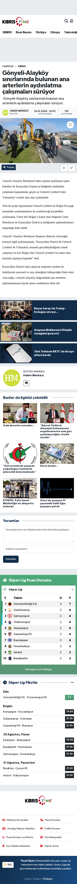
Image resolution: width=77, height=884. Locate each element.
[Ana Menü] (71, 21)
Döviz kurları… (49, 466)
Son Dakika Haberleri (18, 846)
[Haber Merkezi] (11, 377)
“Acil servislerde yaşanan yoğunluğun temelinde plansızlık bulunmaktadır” (19, 469)
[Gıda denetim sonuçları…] (20, 413)
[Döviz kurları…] (57, 453)
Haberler (8, 66)
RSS (9, 864)
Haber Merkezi (33, 375)
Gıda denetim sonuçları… (19, 425)
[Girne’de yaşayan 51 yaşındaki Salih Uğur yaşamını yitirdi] (57, 488)
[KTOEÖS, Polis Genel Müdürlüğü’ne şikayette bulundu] (20, 488)
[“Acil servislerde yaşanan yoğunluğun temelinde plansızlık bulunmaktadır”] (20, 453)
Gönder (11, 559)
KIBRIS (7, 32)
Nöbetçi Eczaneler (17, 820)
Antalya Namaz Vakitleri (21, 828)
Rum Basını (23, 32)
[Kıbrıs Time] (15, 21)
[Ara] (66, 21)
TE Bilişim (47, 879)
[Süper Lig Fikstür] (72, 682)
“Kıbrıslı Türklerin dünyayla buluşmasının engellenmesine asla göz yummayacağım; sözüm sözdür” (56, 431)
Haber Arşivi (52, 846)
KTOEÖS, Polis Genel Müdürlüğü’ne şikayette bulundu (18, 503)
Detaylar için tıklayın (38, 669)
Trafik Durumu (52, 828)
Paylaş (10, 167)
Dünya (55, 32)
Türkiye (40, 32)
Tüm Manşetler (53, 837)
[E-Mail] (26, 383)
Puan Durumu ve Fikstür (19, 837)
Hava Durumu (52, 820)
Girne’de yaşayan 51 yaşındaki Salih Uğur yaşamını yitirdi (53, 503)
